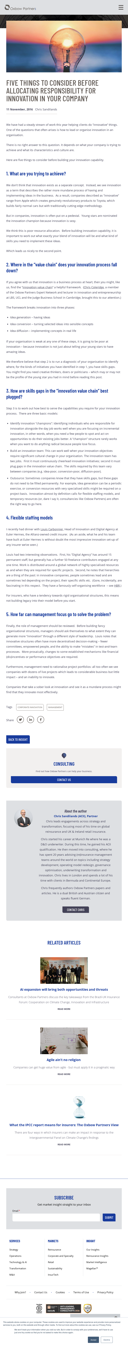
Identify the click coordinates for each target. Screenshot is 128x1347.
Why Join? (20, 1292)
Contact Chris (75, 910)
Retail (51, 1262)
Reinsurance (54, 1249)
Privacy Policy (105, 1292)
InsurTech (53, 1274)
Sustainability (55, 1268)
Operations (15, 1255)
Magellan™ (92, 1268)
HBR (117, 585)
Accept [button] (93, 1339)
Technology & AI (18, 1262)
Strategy (13, 1249)
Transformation (17, 1268)
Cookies (60, 1292)
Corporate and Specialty (61, 1255)
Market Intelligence (96, 1262)
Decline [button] (106, 1339)
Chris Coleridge (94, 287)
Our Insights (92, 1249)
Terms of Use (81, 1292)
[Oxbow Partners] (20, 7)
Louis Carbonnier (52, 529)
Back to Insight (18, 739)
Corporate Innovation (30, 707)
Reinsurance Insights (97, 1255)
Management (55, 707)
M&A (12, 1274)
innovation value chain (37, 287)
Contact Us (64, 780)
